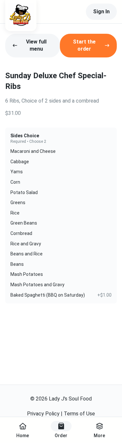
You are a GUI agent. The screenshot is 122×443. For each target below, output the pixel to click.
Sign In (101, 11)
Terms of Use (79, 414)
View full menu (36, 45)
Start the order (84, 45)
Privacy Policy (43, 414)
